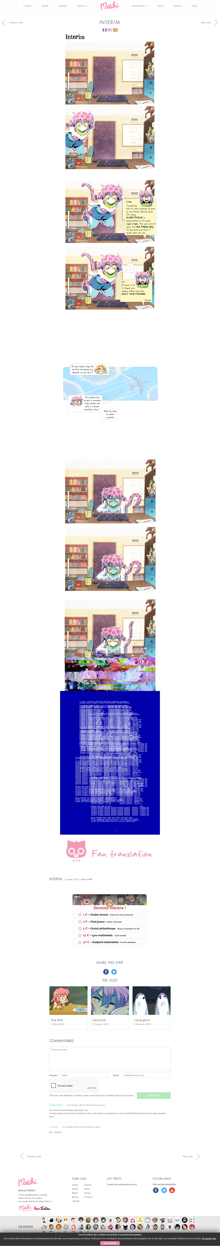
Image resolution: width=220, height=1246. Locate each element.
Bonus (75, 1196)
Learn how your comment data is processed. (111, 1095)
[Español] (115, 29)
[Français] (105, 29)
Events (87, 1184)
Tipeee (75, 1201)
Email (116, 1075)
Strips (75, 1188)
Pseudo (53, 1075)
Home (75, 1184)
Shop (86, 1188)
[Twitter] (163, 1190)
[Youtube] (171, 1190)
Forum (87, 1192)
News (75, 1192)
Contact (88, 1196)
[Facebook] (156, 1190)
